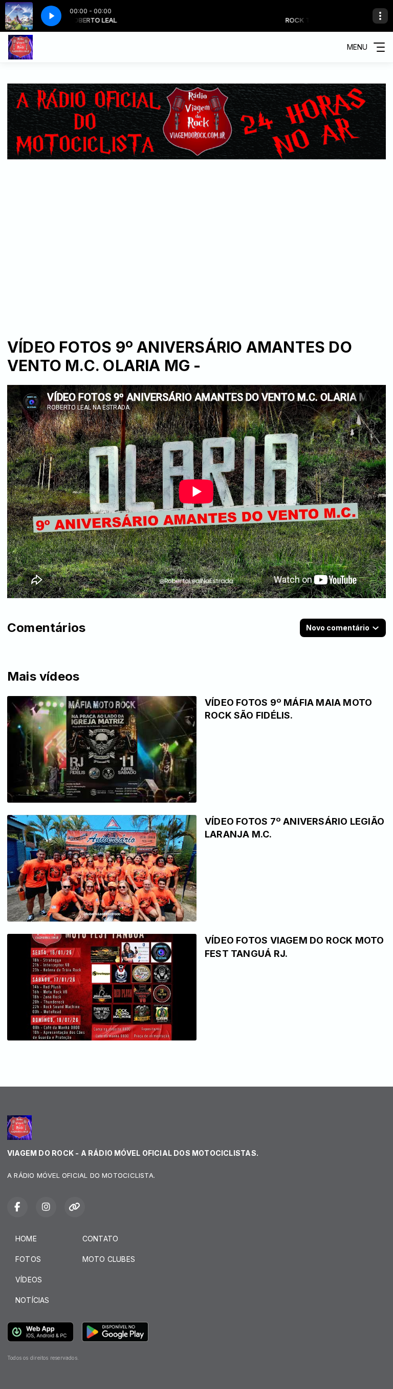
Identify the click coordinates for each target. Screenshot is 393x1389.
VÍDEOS (28, 1279)
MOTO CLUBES (108, 1259)
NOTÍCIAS (32, 1300)
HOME (26, 1238)
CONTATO (100, 1238)
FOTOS (28, 1259)
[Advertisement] (196, 236)
